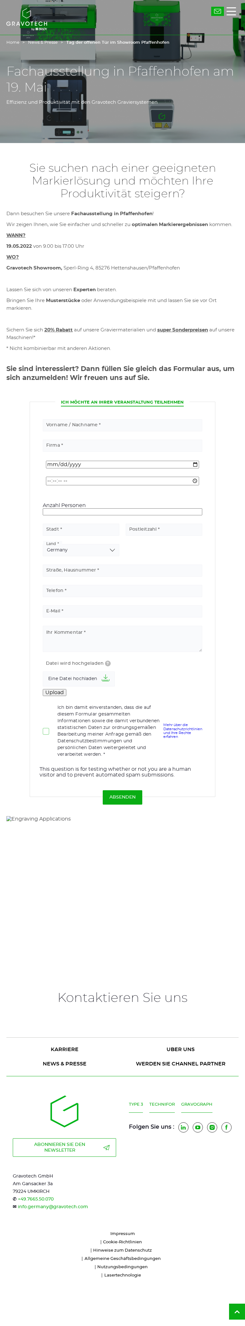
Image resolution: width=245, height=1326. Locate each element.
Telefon (54, 590)
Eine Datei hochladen (72, 679)
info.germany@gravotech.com (53, 1207)
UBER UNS (181, 1049)
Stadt (52, 529)
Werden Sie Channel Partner (181, 1063)
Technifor (162, 1104)
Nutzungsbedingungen (122, 1267)
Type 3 (136, 1104)
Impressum (122, 1234)
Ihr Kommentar (64, 632)
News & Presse (43, 43)
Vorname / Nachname (72, 425)
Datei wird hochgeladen (77, 663)
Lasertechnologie (122, 1275)
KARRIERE (64, 1049)
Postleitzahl (143, 529)
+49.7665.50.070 (36, 1199)
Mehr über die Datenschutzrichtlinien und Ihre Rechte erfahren (182, 731)
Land (51, 544)
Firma (53, 445)
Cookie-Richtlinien (122, 1242)
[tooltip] (108, 663)
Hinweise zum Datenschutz (122, 1250)
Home (12, 43)
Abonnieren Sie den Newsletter (59, 1147)
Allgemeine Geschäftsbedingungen (123, 1259)
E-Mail (53, 611)
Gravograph (196, 1104)
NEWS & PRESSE (64, 1063)
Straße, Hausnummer (71, 570)
